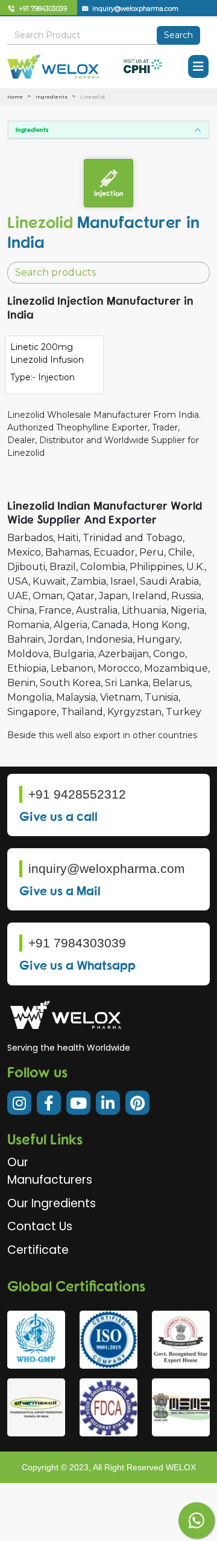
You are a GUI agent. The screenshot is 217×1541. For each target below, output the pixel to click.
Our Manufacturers (49, 1171)
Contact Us (39, 1226)
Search (178, 35)
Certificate (38, 1250)
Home (15, 97)
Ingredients (52, 97)
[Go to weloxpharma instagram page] (19, 1103)
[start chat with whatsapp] (196, 1520)
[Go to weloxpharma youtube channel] (78, 1103)
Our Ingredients (51, 1203)
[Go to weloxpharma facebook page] (49, 1103)
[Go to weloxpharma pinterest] (137, 1103)
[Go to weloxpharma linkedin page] (108, 1103)
